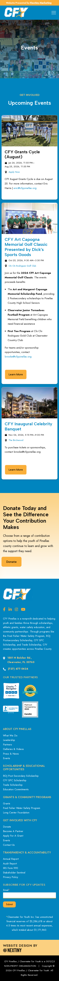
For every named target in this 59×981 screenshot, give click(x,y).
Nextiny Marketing (40, 3)
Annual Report (11, 859)
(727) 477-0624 (18, 668)
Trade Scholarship (13, 785)
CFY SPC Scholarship (14, 780)
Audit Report (10, 863)
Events (6, 758)
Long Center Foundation (16, 812)
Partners (7, 744)
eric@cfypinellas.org (25, 188)
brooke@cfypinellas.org (18, 356)
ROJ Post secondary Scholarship (21, 776)
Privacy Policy (10, 877)
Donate (7, 826)
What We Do (10, 735)
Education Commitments (16, 789)
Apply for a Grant (13, 835)
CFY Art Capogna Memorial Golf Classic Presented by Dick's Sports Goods (26, 247)
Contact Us (9, 845)
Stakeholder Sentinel (14, 872)
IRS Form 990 (10, 868)
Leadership (9, 740)
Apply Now (14, 172)
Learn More (16, 374)
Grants (6, 803)
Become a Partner (13, 831)
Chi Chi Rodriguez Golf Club (22, 265)
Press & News (11, 753)
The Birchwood (16, 440)
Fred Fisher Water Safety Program (21, 808)
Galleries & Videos (13, 749)
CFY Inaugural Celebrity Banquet (28, 426)
